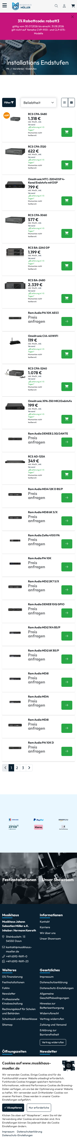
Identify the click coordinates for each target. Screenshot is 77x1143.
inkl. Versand (35, 123)
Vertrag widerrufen (53, 1042)
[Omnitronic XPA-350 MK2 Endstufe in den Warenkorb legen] (66, 419)
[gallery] (71, 102)
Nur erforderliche (39, 1107)
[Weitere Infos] (66, 321)
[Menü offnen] (4, 6)
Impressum (8, 1131)
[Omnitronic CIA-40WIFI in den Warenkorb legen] (66, 354)
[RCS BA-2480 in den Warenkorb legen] (66, 298)
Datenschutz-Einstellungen (17, 1135)
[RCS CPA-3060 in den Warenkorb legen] (66, 233)
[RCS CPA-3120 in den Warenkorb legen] (66, 164)
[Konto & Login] (64, 6)
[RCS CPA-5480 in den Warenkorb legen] (66, 132)
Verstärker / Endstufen (25, 68)
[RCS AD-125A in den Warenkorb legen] (66, 474)
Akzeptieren (14, 1107)
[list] (64, 102)
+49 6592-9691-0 (16, 956)
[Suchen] (56, 6)
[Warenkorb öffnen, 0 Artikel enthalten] (73, 6)
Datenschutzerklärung (29, 1131)
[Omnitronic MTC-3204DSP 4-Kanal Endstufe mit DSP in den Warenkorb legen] (66, 200)
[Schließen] (72, 17)
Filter (7, 102)
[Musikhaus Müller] (21, 5)
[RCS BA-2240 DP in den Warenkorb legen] (66, 265)
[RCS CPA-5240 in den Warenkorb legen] (66, 386)
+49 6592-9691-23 (17, 961)
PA (7, 68)
